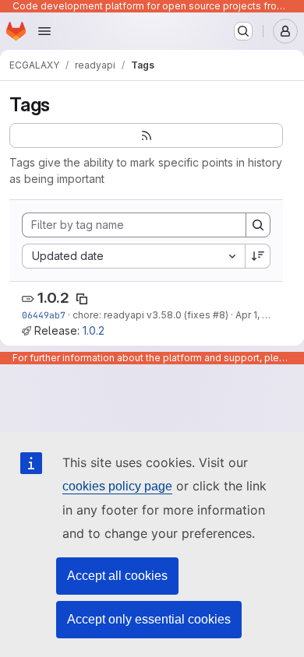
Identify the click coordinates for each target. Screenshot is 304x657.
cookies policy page (117, 486)
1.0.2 (53, 298)
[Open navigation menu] (44, 31)
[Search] (258, 225)
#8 (219, 315)
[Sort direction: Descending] (258, 256)
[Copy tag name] (81, 299)
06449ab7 (43, 315)
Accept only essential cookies (149, 619)
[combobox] (133, 256)
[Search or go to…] (243, 31)
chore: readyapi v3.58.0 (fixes (142, 315)
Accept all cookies (117, 575)
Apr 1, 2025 (260, 315)
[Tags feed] (146, 135)
